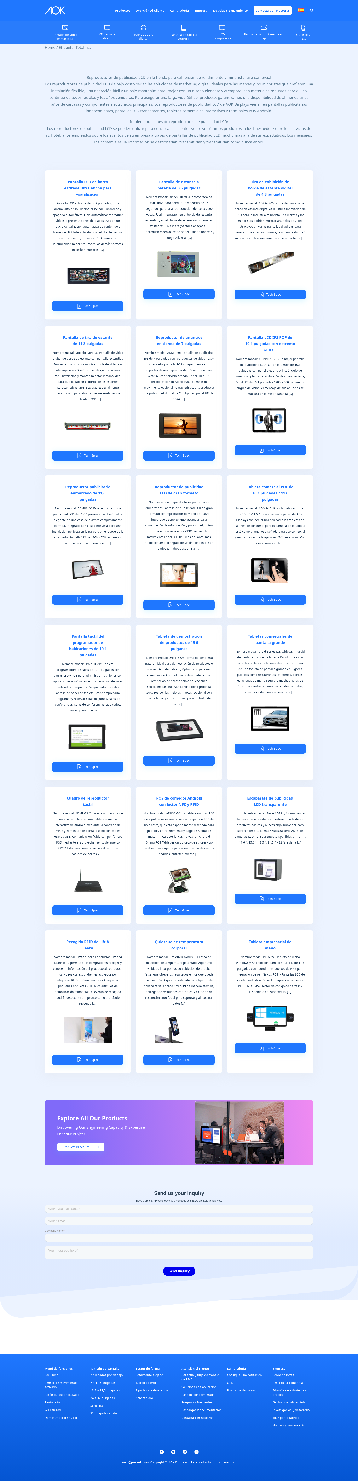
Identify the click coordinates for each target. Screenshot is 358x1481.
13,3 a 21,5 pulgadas (105, 1390)
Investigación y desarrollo (291, 1410)
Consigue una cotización (244, 1375)
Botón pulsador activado (62, 1395)
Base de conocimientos (197, 1395)
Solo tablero (144, 1398)
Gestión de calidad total (290, 1402)
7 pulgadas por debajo (106, 1375)
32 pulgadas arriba (104, 1413)
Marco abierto (146, 1383)
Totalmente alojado (149, 1375)
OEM (230, 1383)
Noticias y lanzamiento (230, 10)
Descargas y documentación (201, 1410)
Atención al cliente (150, 10)
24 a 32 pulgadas (102, 1398)
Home (50, 47)
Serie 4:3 (96, 1406)
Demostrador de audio (61, 1418)
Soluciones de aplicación (199, 1387)
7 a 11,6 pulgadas (103, 1383)
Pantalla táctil (54, 1402)
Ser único (51, 1375)
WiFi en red (53, 1410)
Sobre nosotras (283, 1375)
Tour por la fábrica (286, 1418)
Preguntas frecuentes (196, 1402)
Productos (122, 10)
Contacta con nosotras (273, 10)
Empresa (201, 10)
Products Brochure (76, 1147)
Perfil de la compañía (288, 1383)
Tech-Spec (91, 306)
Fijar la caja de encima (152, 1390)
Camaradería (179, 10)
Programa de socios (241, 1390)
